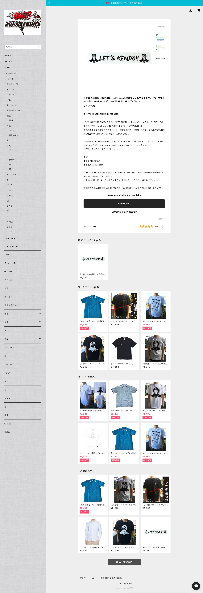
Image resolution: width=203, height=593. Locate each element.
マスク (9, 206)
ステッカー (11, 94)
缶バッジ (10, 89)
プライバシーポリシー (88, 578)
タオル (9, 227)
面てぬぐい (13, 135)
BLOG (7, 67)
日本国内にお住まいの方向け (124, 212)
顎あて (9, 195)
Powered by (121, 588)
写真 (9, 100)
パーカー (11, 185)
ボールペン (11, 105)
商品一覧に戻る (124, 562)
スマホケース (12, 84)
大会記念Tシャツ (14, 110)
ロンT (11, 130)
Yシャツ (10, 190)
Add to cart (124, 203)
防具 (9, 145)
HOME (7, 55)
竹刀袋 (10, 222)
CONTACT (9, 238)
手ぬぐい (12, 160)
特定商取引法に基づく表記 (111, 578)
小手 (11, 155)
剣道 (11, 120)
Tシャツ (10, 79)
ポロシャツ (11, 174)
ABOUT (8, 61)
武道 (9, 116)
